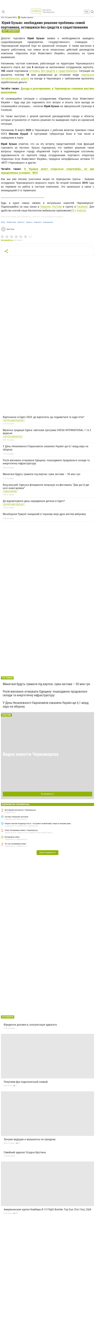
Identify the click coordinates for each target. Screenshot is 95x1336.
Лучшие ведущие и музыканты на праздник (30, 1139)
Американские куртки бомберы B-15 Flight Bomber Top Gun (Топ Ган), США (47, 1209)
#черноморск (48, 222)
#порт (3, 222)
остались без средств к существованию (53, 71)
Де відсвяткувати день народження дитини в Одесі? (34, 501)
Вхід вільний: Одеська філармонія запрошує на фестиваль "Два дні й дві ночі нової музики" (46, 486)
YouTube (57, 206)
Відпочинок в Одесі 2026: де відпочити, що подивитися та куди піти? (43, 417)
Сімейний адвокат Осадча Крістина (25, 1152)
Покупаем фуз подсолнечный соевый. (26, 1081)
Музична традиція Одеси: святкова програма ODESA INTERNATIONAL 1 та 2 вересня (47, 431)
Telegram (45, 206)
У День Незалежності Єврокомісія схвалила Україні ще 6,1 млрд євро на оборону (45, 448)
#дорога (29, 222)
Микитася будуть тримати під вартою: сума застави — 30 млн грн (41, 474)
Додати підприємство (47, 852)
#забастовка (11, 222)
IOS (72, 210)
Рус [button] (86, 12)
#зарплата (38, 222)
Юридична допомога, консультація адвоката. (30, 1024)
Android (81, 210)
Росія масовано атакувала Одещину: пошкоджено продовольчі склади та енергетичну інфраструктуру (46, 462)
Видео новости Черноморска (30, 754)
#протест (21, 222)
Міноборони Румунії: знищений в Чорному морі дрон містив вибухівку (44, 514)
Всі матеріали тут (47, 794)
